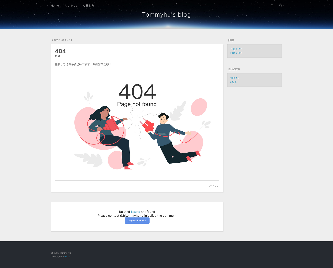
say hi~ (234, 81)
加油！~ (234, 78)
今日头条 (88, 5)
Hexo (67, 256)
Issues (135, 212)
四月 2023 (236, 53)
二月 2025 (236, 49)
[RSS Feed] (272, 5)
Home (55, 5)
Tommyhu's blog (166, 14)
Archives (71, 5)
